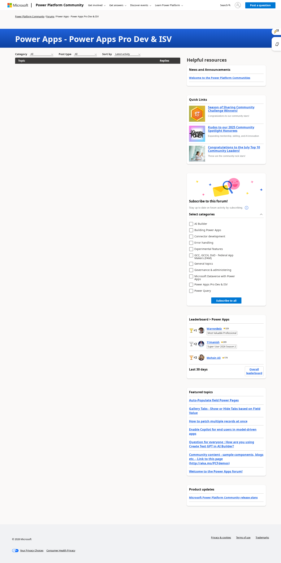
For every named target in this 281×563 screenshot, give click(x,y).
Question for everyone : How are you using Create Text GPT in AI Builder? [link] (221, 444)
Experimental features (208, 249)
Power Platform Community (60, 5)
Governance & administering (212, 270)
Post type (65, 54)
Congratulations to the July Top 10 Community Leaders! (234, 149)
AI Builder (200, 224)
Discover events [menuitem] (139, 5)
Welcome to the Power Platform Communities (219, 78)
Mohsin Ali (214, 358)
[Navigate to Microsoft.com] (17, 5)
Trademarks (262, 537)
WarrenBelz (214, 328)
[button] (225, 5)
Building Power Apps (207, 230)
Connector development (209, 236)
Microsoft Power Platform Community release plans (223, 497)
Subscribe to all (226, 300)
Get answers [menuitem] (116, 5)
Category (21, 54)
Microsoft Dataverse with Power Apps (214, 278)
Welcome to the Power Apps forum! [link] (216, 471)
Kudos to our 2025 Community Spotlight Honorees (231, 129)
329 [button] (227, 328)
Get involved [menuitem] (95, 5)
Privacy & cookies (221, 537)
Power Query (202, 290)
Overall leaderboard (254, 371)
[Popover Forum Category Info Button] (246, 207)
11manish (213, 342)
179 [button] (226, 357)
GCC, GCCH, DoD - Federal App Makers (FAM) (213, 257)
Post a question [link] (260, 5)
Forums (50, 16)
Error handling (203, 242)
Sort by (107, 54)
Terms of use (243, 537)
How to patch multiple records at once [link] (218, 421)
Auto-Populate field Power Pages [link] (214, 400)
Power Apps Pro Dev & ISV (210, 284)
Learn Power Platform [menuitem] (167, 5)
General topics (203, 263)
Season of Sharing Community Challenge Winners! (231, 109)
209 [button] (225, 342)
